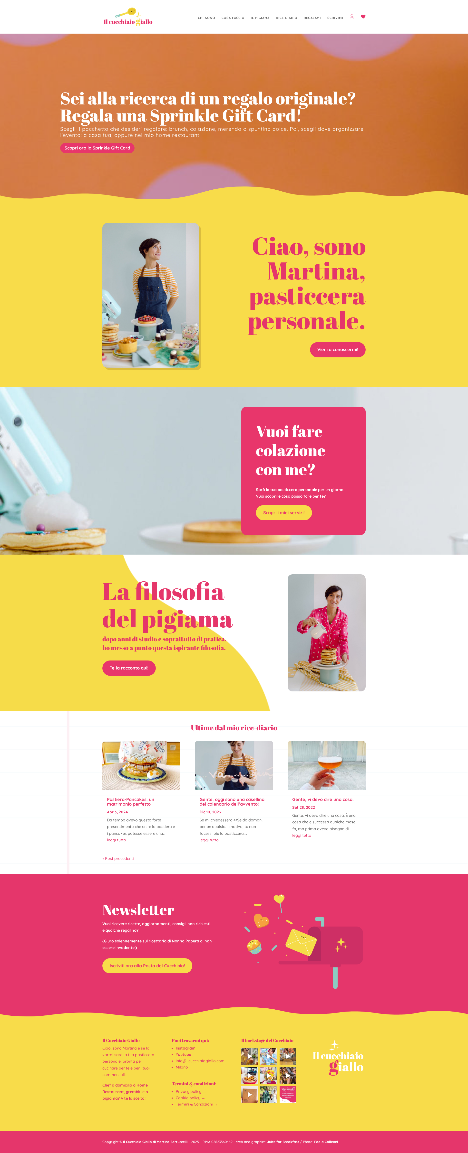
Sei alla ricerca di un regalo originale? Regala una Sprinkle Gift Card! (208, 106)
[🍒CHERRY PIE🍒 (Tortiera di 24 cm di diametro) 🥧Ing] (249, 1075)
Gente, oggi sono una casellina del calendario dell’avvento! (232, 802)
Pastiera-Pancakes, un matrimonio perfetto (130, 802)
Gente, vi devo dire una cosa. (322, 799)
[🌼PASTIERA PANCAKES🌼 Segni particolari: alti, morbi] (288, 1094)
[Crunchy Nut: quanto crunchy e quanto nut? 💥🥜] (268, 1075)
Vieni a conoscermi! (337, 349)
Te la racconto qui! (129, 668)
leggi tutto (116, 839)
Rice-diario (286, 18)
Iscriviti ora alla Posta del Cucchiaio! (147, 965)
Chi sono (206, 18)
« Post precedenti (118, 858)
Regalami (312, 18)
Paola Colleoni (326, 1142)
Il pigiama (260, 18)
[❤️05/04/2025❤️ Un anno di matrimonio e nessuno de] (268, 1094)
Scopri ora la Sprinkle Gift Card (97, 148)
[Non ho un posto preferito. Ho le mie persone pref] (288, 1075)
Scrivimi (335, 18)
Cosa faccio (233, 18)
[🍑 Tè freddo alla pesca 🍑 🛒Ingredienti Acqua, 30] (249, 1056)
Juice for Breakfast (283, 1142)
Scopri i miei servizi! (284, 512)
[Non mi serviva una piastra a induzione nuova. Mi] (249, 1094)
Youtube (183, 1054)
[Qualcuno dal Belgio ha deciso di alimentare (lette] (288, 1056)
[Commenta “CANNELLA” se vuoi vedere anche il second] (268, 1056)
